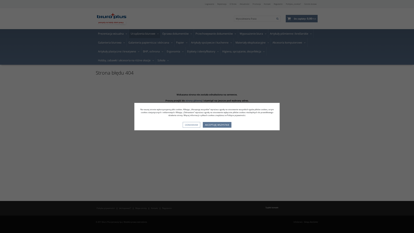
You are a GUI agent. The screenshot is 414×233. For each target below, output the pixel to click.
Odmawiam (191, 124)
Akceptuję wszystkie (217, 124)
